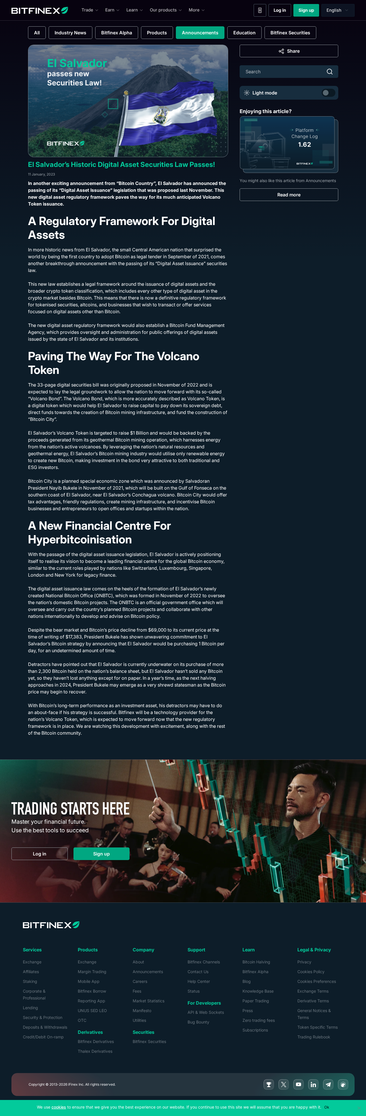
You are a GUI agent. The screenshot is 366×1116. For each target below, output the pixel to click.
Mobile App (89, 981)
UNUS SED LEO (92, 1010)
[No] (359, 1108)
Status (194, 991)
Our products (163, 10)
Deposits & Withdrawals (45, 1027)
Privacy (304, 961)
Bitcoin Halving (256, 961)
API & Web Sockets (206, 1012)
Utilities (139, 1020)
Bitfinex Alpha (116, 33)
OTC (82, 1020)
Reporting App (91, 1000)
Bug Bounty (198, 1022)
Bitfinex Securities (290, 33)
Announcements (200, 33)
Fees (137, 991)
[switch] (328, 93)
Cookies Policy (311, 971)
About (138, 961)
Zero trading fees (258, 1020)
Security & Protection (42, 1017)
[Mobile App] (260, 10)
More (194, 10)
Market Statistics (148, 1000)
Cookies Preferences (316, 981)
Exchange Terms (313, 991)
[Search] (329, 71)
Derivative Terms (313, 1000)
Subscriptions (255, 1030)
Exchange (32, 961)
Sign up (309, 11)
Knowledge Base (258, 991)
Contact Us (198, 971)
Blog (246, 981)
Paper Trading (255, 1000)
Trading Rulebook (313, 1036)
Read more (289, 195)
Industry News (70, 33)
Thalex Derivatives (95, 1051)
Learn (132, 10)
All (37, 33)
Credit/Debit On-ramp (43, 1036)
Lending (30, 1007)
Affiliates (31, 971)
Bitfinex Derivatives (96, 1041)
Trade (87, 10)
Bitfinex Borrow (92, 991)
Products (157, 33)
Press (247, 1010)
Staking (30, 981)
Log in (282, 11)
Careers (140, 981)
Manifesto (142, 1010)
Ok (326, 1107)
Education (244, 33)
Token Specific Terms (317, 1027)
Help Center (199, 981)
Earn (109, 10)
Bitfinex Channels (204, 961)
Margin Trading (92, 971)
